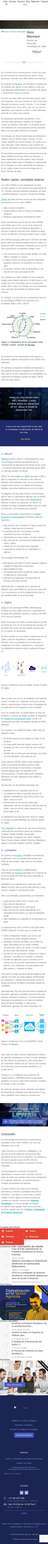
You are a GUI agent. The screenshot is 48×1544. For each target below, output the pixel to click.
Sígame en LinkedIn (36, 51)
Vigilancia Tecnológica (21, 1270)
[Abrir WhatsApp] (42, 1538)
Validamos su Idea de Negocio (24, 1421)
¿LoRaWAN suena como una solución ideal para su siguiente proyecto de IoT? (24, 1111)
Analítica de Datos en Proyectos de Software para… (27, 1333)
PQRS (24, 1513)
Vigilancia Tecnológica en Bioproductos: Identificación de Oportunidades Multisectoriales (29, 1263)
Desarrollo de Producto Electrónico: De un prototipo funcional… (29, 1324)
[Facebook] (26, 1493)
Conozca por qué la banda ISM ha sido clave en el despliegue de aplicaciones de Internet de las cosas (24, 429)
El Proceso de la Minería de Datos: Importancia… (27, 1352)
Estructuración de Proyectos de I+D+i (24, 1469)
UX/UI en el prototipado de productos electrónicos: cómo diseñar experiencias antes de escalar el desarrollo (29, 1275)
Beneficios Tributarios (24, 1425)
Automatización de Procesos (24, 1467)
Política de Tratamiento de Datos (25, 1539)
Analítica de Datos (24, 1463)
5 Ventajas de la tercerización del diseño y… (27, 1343)
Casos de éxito (18, 1258)
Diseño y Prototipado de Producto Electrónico (24, 1459)
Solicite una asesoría (24, 1435)
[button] (12, 1231)
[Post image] (5, 1254)
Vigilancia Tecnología (12, 1474)
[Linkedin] (21, 1493)
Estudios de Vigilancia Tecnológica (24, 1429)
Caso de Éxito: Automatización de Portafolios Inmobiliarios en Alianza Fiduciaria (27, 1252)
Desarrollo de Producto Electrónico (26, 1282)
